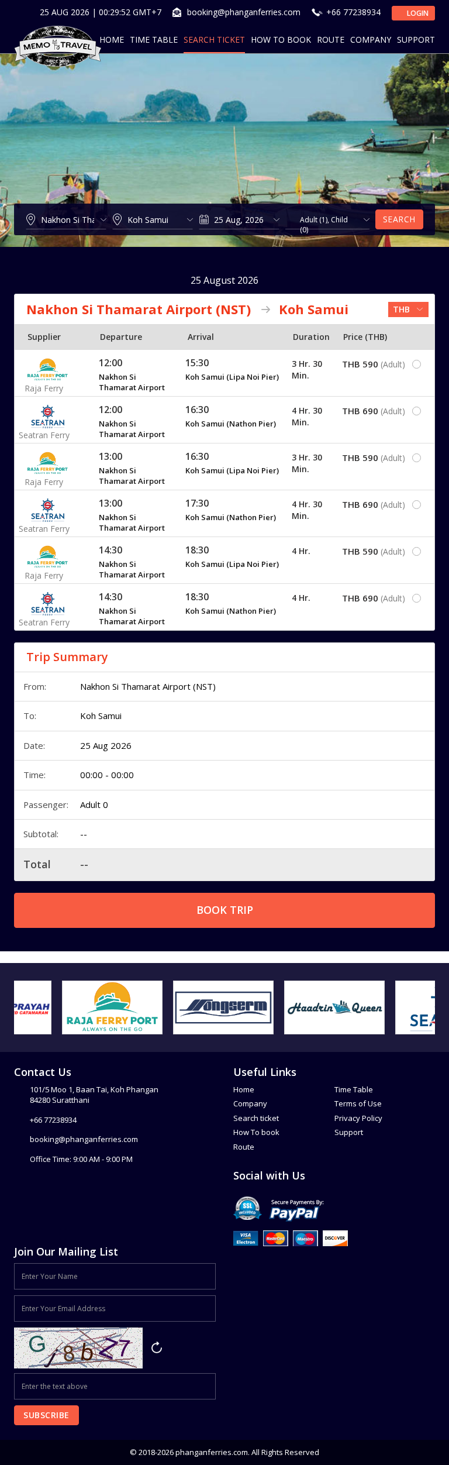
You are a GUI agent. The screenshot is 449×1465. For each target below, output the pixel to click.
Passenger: (45, 804)
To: (29, 715)
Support (416, 39)
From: (34, 686)
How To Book (281, 39)
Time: (34, 774)
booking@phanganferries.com (244, 12)
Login (417, 13)
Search (399, 219)
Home (111, 39)
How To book (256, 1132)
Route (330, 39)
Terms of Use (358, 1103)
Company (370, 39)
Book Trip (224, 910)
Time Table (154, 39)
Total (37, 864)
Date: (34, 745)
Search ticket (256, 1118)
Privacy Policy (358, 1118)
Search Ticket (214, 39)
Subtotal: (40, 834)
